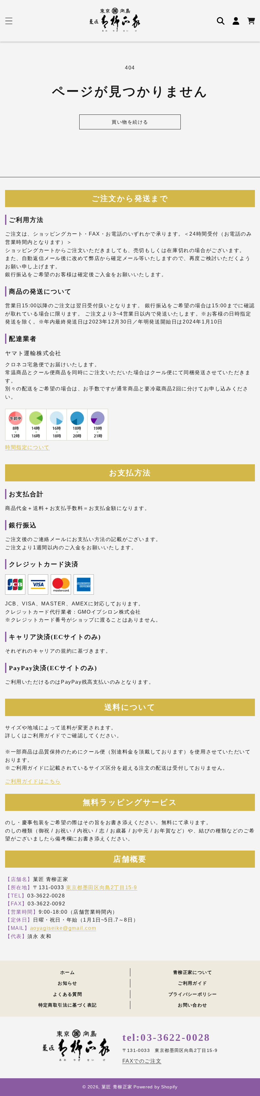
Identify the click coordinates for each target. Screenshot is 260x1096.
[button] (9, 21)
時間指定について (27, 447)
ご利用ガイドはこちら (33, 781)
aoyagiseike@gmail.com (63, 928)
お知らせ (67, 983)
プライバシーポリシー (192, 994)
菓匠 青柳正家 (117, 1086)
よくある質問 (67, 994)
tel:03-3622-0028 (166, 1037)
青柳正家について (192, 972)
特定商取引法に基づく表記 (67, 1005)
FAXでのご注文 (142, 1061)
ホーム (67, 972)
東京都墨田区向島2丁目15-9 (101, 887)
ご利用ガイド (192, 983)
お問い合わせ (192, 1005)
